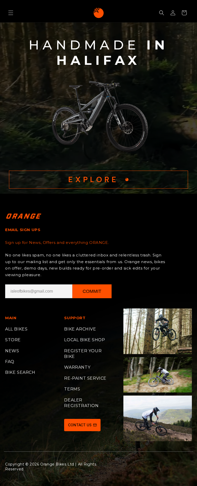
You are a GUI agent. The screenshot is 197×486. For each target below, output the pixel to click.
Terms (72, 389)
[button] (10, 12)
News (12, 350)
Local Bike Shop (84, 339)
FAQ (9, 361)
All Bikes (16, 329)
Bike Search (20, 372)
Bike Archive (80, 329)
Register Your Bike (83, 353)
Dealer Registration (81, 403)
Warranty (77, 367)
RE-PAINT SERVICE (85, 378)
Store (13, 339)
